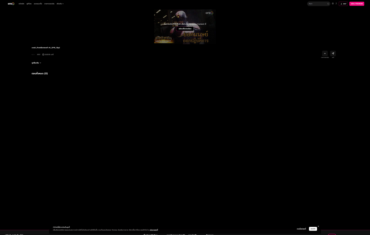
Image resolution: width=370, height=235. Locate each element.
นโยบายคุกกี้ (154, 230)
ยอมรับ (313, 229)
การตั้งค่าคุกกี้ (301, 229)
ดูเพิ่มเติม (35, 63)
